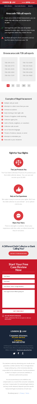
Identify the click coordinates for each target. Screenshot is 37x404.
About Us (30, 6)
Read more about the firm (24, 350)
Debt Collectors (8, 6)
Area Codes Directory (20, 6)
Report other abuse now (18, 253)
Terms (27, 393)
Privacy (22, 393)
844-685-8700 (18, 342)
